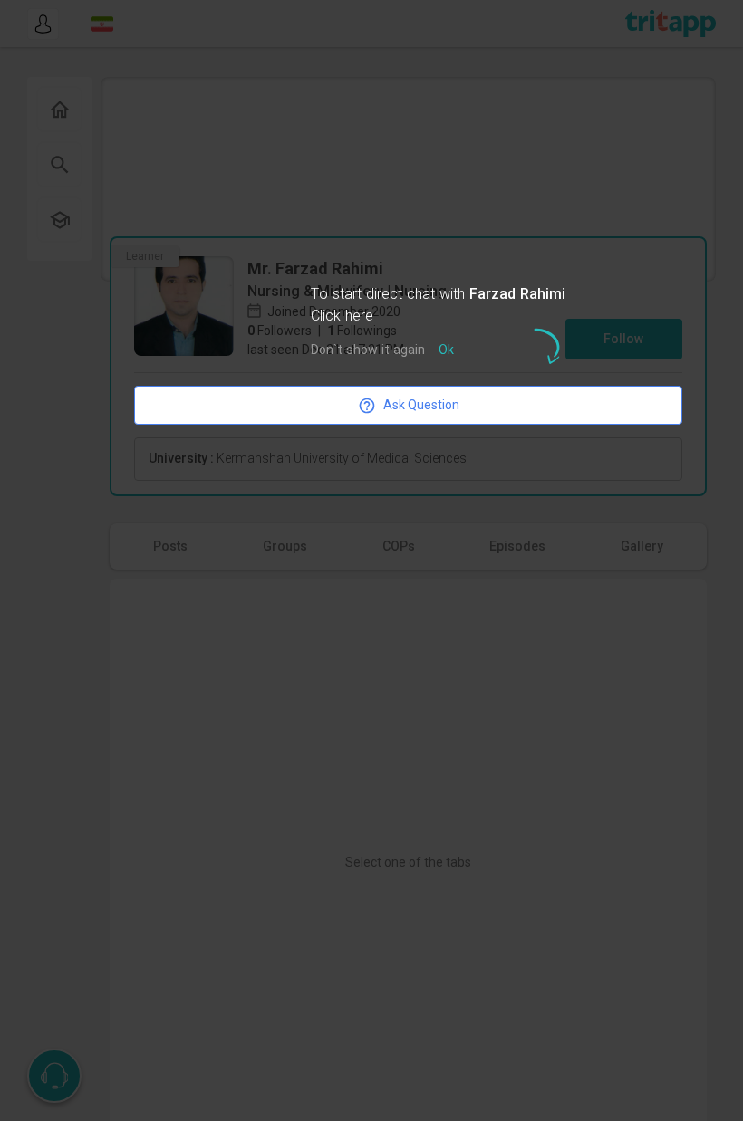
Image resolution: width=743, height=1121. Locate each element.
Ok (446, 350)
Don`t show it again (368, 350)
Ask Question (421, 405)
